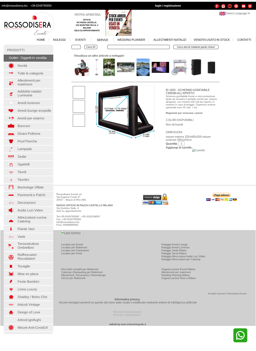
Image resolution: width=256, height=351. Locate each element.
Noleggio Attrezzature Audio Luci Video (183, 256)
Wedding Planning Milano (175, 275)
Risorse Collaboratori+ (127, 315)
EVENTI (80, 39)
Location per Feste (71, 253)
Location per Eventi (72, 244)
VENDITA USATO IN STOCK (212, 39)
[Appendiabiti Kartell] (96, 75)
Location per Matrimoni (74, 247)
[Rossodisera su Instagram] (223, 7)
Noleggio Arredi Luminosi (175, 247)
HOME (41, 39)
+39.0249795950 (41, 5)
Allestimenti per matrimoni (176, 272)
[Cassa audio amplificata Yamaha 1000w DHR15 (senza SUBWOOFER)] (211, 75)
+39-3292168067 (90, 216)
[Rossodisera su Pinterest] (236, 7)
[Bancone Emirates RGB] (160, 71)
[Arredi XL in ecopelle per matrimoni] (143, 75)
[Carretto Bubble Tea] (180, 74)
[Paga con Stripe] (155, 203)
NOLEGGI (59, 39)
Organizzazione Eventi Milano (178, 269)
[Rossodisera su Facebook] (216, 7)
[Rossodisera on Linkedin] (229, 7)
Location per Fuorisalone (75, 250)
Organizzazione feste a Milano (178, 278)
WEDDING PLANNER (131, 39)
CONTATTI (244, 39)
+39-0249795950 (69, 216)
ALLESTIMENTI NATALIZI (169, 39)
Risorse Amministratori (127, 311)
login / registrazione (168, 5)
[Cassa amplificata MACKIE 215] (196, 75)
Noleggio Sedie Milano (174, 250)
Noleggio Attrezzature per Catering (180, 259)
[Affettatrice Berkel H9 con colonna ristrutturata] (82, 75)
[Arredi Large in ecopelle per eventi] (125, 71)
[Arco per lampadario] (109, 75)
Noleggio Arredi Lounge (174, 244)
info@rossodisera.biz (15, 5)
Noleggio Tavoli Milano (174, 253)
